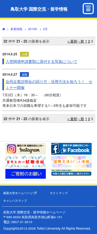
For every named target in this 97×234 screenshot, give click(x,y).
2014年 (32, 29)
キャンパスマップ (15, 200)
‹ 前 (81, 41)
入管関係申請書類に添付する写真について (41, 61)
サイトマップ (59, 193)
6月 (45, 29)
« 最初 (72, 41)
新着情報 (16, 29)
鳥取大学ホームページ (18, 193)
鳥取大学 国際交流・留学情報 (39, 8)
